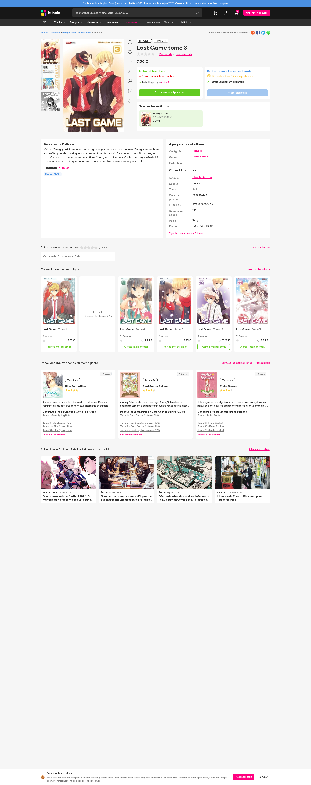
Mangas (74, 22)
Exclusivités (132, 22)
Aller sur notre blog (259, 449)
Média (184, 22)
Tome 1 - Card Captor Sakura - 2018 (139, 415)
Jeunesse (92, 22)
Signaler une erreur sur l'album (186, 233)
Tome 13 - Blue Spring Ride (57, 430)
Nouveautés (153, 22)
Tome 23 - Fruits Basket (210, 430)
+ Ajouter (64, 167)
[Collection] (215, 13)
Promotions (112, 22)
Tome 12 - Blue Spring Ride (57, 426)
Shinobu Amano (202, 177)
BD (44, 22)
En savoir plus (220, 3)
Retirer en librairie (237, 92)
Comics (58, 22)
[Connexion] (226, 13)
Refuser (263, 776)
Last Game (85, 32)
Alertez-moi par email (172, 92)
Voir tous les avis (261, 247)
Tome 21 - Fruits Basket (210, 422)
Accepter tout (244, 776)
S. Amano (48, 336)
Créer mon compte (257, 12)
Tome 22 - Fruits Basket (210, 426)
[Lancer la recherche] (197, 12)
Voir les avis (165, 54)
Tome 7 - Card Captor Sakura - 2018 (140, 422)
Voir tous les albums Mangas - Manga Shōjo (245, 362)
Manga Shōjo (69, 32)
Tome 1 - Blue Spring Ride (56, 415)
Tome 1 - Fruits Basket (209, 415)
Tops (167, 22)
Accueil (44, 32)
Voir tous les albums (259, 269)
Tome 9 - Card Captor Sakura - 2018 (140, 430)
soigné (165, 82)
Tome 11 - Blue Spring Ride (57, 422)
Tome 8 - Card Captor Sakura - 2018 (140, 426)
